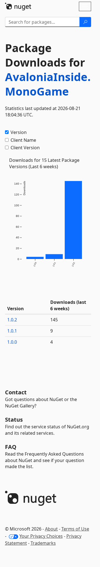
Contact (16, 392)
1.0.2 (12, 320)
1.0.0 (12, 342)
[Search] (85, 22)
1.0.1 (12, 331)
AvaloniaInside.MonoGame (48, 84)
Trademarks (43, 543)
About (51, 529)
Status (14, 419)
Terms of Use (75, 529)
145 (54, 320)
